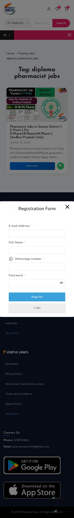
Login (37, 308)
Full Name (17, 242)
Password (17, 275)
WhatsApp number (29, 259)
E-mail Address (21, 226)
